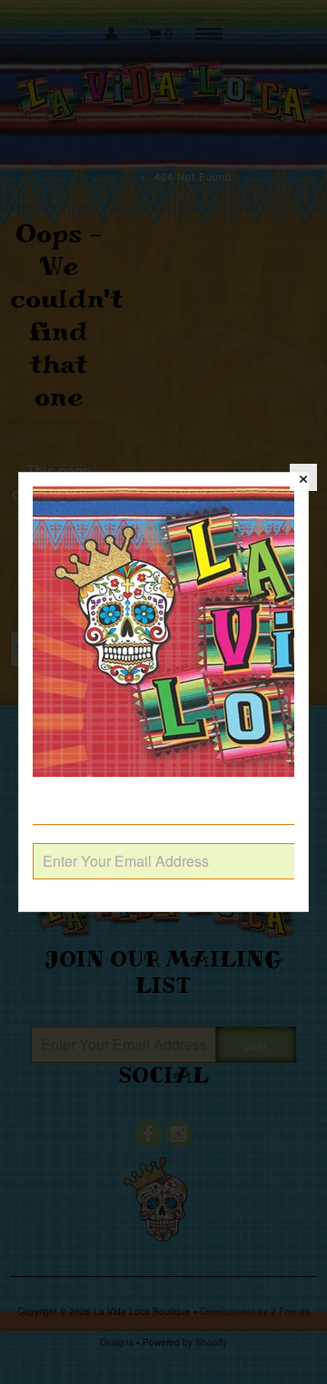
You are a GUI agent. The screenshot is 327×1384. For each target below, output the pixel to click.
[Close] (303, 477)
